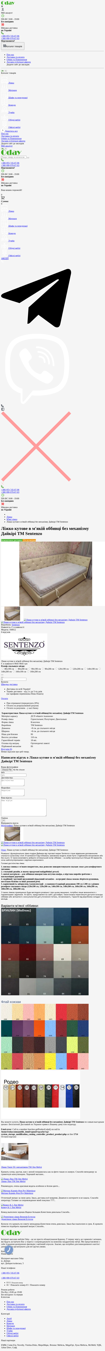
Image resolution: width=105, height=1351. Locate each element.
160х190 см (21, 671)
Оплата (4, 698)
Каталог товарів (14, 46)
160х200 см (35, 671)
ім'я (2, 772)
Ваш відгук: (6, 798)
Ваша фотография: (9, 767)
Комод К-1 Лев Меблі (11, 1207)
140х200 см (6, 671)
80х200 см (23, 669)
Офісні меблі (12, 1336)
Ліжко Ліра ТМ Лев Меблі (13, 1181)
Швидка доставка (9, 684)
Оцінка (4, 818)
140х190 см (92, 669)
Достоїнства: (7, 778)
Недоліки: (5, 788)
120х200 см (78, 669)
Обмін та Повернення (17, 59)
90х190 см (36, 669)
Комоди (10, 1323)
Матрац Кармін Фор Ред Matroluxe (17, 1193)
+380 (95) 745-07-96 (10, 36)
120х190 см (63, 669)
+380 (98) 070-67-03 (10, 38)
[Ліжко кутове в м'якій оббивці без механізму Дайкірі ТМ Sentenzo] (12, 620)
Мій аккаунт (7, 13)
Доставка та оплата (15, 57)
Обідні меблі (12, 1333)
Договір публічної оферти (19, 62)
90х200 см (50, 669)
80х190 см (9, 669)
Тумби (10, 1331)
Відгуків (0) (6, 749)
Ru (6, 71)
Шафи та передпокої (16, 1328)
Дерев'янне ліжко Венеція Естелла (17, 1219)
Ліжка (9, 1321)
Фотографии (7, 825)
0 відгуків (5, 632)
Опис (3, 850)
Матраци (11, 1326)
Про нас (10, 54)
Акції (9, 1318)
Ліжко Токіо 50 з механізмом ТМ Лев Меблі (21, 1167)
